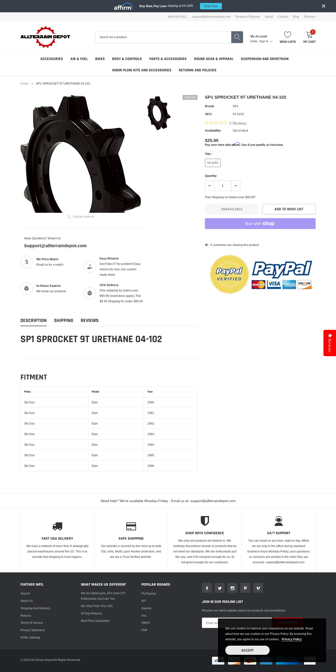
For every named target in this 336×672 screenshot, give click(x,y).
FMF (144, 630)
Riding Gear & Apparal (213, 58)
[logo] (45, 37)
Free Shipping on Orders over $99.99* (230, 197)
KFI (143, 601)
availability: (213, 130)
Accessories (51, 58)
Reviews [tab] (90, 321)
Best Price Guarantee (95, 621)
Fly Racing (148, 593)
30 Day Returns (91, 613)
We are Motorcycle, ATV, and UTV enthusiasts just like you (103, 595)
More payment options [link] (260, 235)
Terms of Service (31, 623)
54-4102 (212, 163)
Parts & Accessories (168, 58)
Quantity (211, 176)
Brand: (209, 106)
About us (26, 601)
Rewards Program (248, 16)
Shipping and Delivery (35, 608)
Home (24, 83)
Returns (25, 615)
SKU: (208, 114)
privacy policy (292, 639)
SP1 (235, 106)
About (269, 16)
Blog (296, 16)
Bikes (100, 58)
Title (209, 154)
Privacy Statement (32, 630)
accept (247, 650)
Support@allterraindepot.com (55, 245)
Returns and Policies (197, 70)
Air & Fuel (79, 58)
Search (25, 593)
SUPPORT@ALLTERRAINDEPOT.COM (211, 16)
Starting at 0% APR (178, 6)
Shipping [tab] (63, 321)
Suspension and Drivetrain (265, 58)
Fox (143, 615)
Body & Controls (127, 58)
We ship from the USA (97, 606)
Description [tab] (33, 321)
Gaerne (146, 608)
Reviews (310, 16)
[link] (158, 113)
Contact (283, 16)
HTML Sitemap (30, 637)
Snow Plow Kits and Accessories (141, 70)
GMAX (145, 623)
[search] (237, 37)
